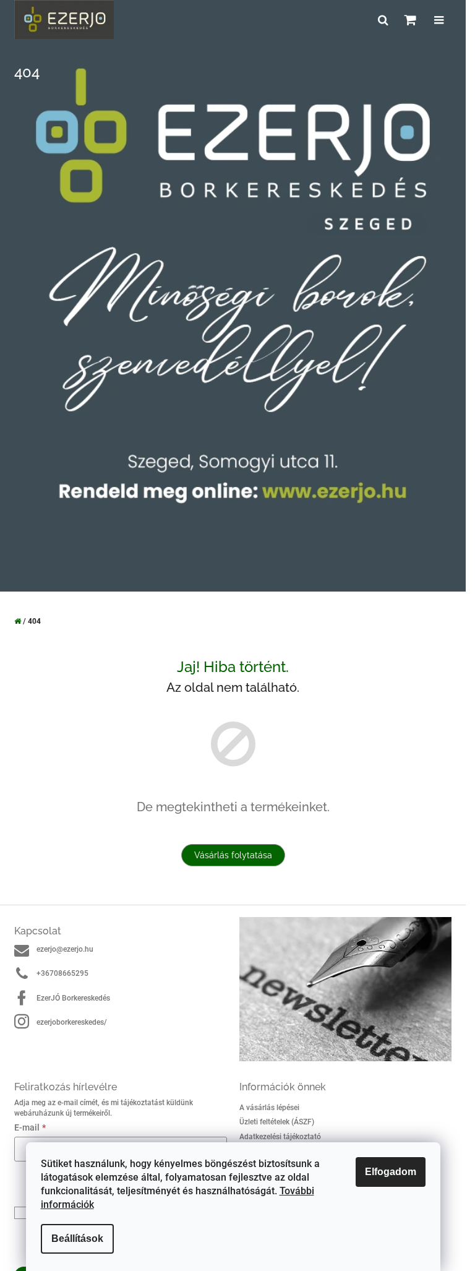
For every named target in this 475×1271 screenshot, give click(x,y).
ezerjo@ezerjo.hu (64, 949)
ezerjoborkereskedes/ (71, 1022)
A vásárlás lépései (269, 1107)
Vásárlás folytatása (233, 855)
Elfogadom (390, 1171)
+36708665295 (62, 973)
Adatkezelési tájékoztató (280, 1136)
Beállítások (77, 1238)
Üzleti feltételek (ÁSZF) (276, 1122)
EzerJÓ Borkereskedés (73, 998)
